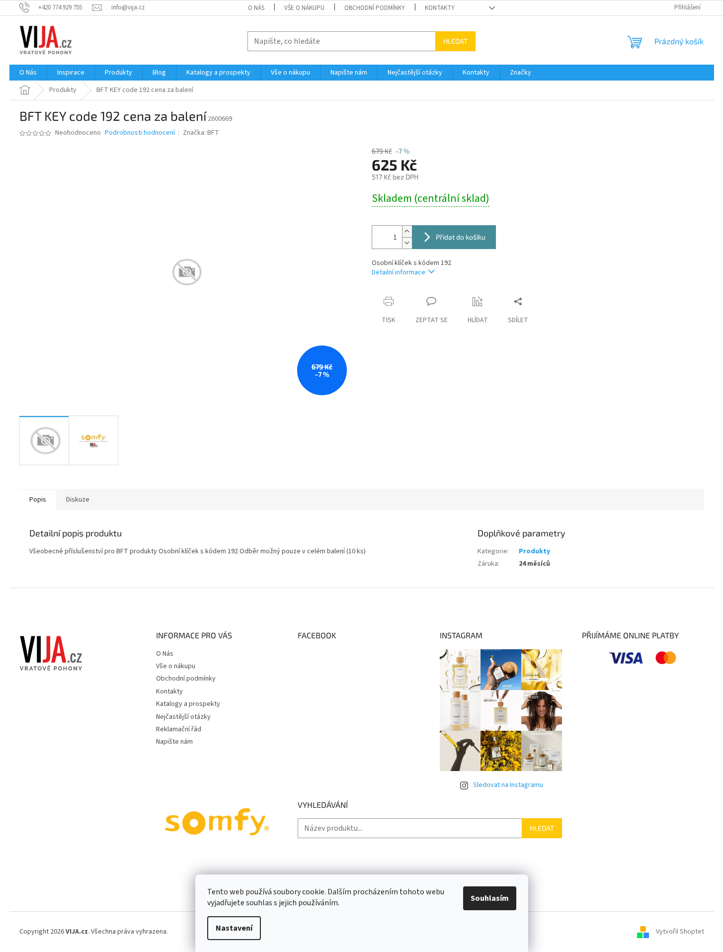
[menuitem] (28, 73)
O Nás (256, 7)
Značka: (201, 133)
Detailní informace (398, 272)
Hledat (455, 41)
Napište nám (174, 742)
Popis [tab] (37, 500)
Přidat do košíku (460, 237)
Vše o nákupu (304, 7)
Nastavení (234, 928)
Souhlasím (490, 898)
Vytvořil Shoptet (680, 932)
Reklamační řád (178, 729)
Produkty (534, 551)
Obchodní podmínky (374, 7)
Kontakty (440, 7)
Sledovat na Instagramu (508, 785)
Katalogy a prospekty (188, 704)
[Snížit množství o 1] (407, 243)
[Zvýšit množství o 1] (407, 231)
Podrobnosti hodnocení (140, 133)
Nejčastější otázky (183, 717)
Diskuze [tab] (77, 500)
